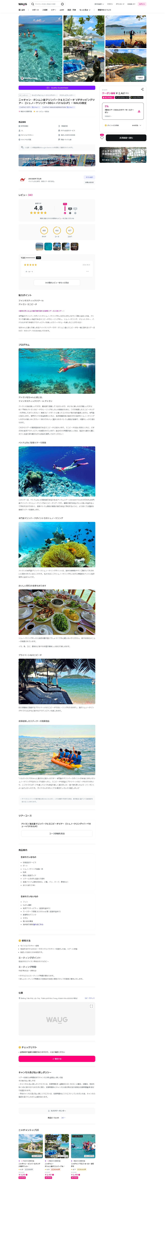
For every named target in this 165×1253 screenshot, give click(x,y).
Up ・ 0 (30, 271)
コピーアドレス (89, 998)
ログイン (142, 4)
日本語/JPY (131, 4)
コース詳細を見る (57, 833)
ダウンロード (120, 4)
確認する (58, 1059)
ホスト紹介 (89, 177)
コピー (63, 1118)
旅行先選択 (98, 4)
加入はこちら (38, 924)
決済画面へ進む (126, 138)
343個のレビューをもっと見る (57, 283)
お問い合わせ (89, 182)
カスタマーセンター (58, 1111)
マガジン (110, 4)
